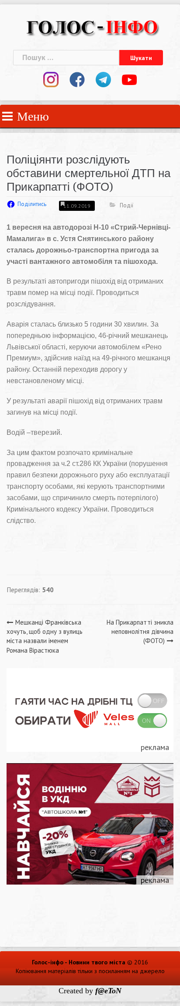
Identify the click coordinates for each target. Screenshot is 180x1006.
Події (126, 205)
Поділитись (31, 204)
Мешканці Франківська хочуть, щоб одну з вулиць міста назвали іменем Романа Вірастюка (45, 636)
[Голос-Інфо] (92, 26)
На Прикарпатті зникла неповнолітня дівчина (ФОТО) (140, 631)
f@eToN (108, 990)
